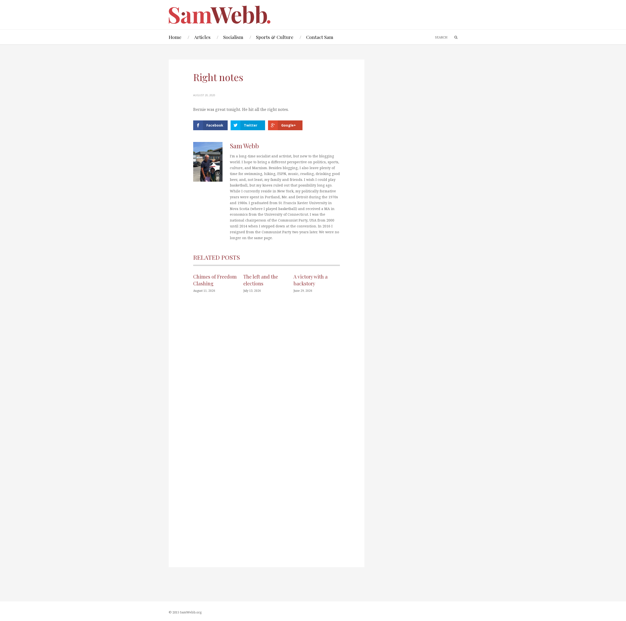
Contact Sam (319, 37)
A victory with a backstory (310, 280)
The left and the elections (260, 280)
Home (175, 37)
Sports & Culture (274, 37)
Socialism (233, 37)
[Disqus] (266, 370)
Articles (202, 37)
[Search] (453, 37)
